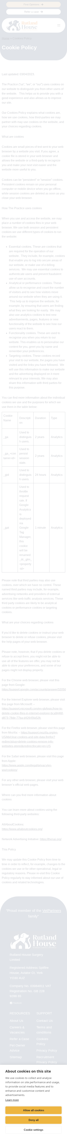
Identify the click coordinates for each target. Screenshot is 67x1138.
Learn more (12, 1099)
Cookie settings (33, 1129)
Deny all (34, 1120)
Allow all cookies (33, 1110)
